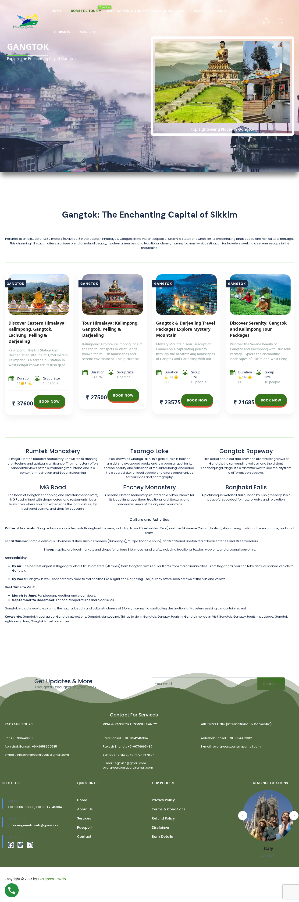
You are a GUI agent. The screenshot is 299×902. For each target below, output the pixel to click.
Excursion (60, 32)
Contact (84, 836)
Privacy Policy (163, 800)
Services (84, 818)
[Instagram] (30, 845)
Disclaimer (161, 827)
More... (86, 32)
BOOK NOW (49, 401)
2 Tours (268, 855)
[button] (266, 21)
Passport (85, 827)
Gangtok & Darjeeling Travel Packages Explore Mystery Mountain (185, 329)
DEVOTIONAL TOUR (168, 10)
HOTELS (200, 10)
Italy (268, 848)
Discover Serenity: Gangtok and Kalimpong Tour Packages (258, 329)
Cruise (221, 10)
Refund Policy (163, 818)
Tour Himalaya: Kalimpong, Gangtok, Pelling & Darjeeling (110, 329)
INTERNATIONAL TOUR (125, 10)
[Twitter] (20, 845)
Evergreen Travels (52, 879)
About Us (85, 809)
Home (56, 10)
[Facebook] (11, 845)
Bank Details (162, 836)
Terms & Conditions (168, 809)
